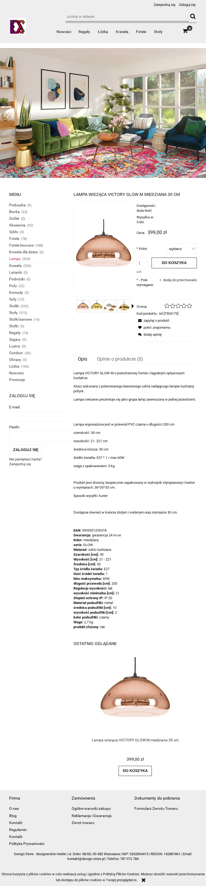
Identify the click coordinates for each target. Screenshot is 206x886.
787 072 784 (129, 859)
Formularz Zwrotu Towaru (156, 808)
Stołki (14, 326)
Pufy (13, 286)
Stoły (13, 312)
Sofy (13, 299)
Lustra (14, 346)
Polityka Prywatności (26, 843)
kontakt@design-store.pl (86, 859)
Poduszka (17, 205)
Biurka (14, 212)
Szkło (13, 232)
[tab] (83, 359)
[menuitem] (64, 31)
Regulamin (18, 830)
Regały (15, 333)
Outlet (14, 218)
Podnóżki (17, 279)
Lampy (15, 259)
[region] (103, 113)
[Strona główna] (17, 29)
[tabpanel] (135, 500)
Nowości (16, 373)
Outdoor (16, 353)
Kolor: (142, 249)
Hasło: (14, 427)
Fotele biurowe (21, 245)
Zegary (15, 339)
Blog (13, 816)
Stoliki (14, 306)
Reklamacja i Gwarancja (92, 816)
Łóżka (14, 366)
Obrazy (15, 359)
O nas (14, 808)
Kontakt (16, 823)
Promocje (17, 380)
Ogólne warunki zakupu (91, 808)
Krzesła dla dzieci (23, 252)
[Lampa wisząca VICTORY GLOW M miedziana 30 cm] (83, 306)
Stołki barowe (20, 319)
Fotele (14, 238)
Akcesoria (17, 225)
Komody (16, 292)
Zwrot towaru (83, 823)
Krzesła (15, 265)
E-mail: (14, 407)
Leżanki (15, 272)
